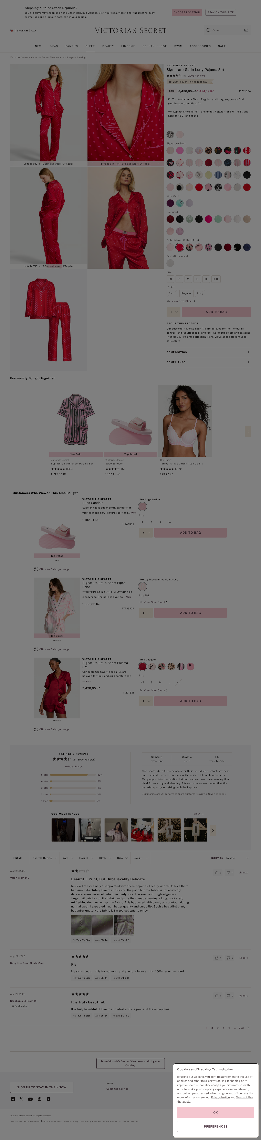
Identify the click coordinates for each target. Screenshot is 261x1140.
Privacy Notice (220, 1097)
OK (215, 1112)
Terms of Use (244, 1097)
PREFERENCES (216, 1126)
